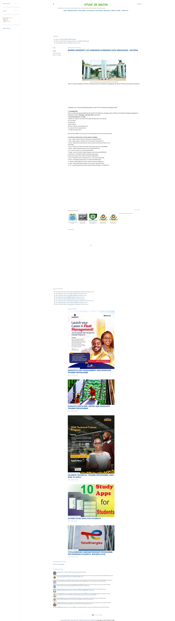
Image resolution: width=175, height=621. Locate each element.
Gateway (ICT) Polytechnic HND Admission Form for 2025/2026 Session (77, 594)
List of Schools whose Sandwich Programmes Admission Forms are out (74, 300)
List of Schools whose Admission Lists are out (68, 43)
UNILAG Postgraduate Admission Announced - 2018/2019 (73, 585)
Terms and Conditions (89, 620)
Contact (71, 620)
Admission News (57, 53)
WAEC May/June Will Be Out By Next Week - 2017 (70, 576)
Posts (6, 20)
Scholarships (82, 10)
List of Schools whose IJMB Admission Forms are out (70, 297)
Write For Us (107, 10)
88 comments (74, 521)
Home (65, 10)
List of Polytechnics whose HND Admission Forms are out (71, 302)
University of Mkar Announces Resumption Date (71, 572)
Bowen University (57, 55)
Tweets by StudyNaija (58, 564)
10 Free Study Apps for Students (84, 518)
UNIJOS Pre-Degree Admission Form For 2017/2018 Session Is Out (74, 604)
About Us (113, 10)
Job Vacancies (90, 10)
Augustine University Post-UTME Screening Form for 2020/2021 (75, 599)
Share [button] (54, 47)
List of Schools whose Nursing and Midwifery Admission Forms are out (75, 292)
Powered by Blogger (98, 614)
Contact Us (125, 10)
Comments (7, 21)
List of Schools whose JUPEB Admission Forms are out (70, 299)
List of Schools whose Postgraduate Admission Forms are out (72, 304)
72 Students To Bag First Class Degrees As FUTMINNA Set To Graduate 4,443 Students (81, 581)
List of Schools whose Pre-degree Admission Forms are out (71, 293)
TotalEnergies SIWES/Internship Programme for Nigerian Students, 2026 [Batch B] (90, 553)
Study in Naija (96, 4)
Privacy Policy (78, 620)
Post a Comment (74, 375)
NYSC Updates (99, 10)
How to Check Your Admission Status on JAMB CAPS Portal (72, 41)
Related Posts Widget (137, 209)
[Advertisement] (96, 21)
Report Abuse (6, 28)
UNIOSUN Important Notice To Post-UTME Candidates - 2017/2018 (75, 590)
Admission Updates (72, 10)
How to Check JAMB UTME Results (66, 39)
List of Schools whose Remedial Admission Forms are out (71, 295)
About (66, 620)
